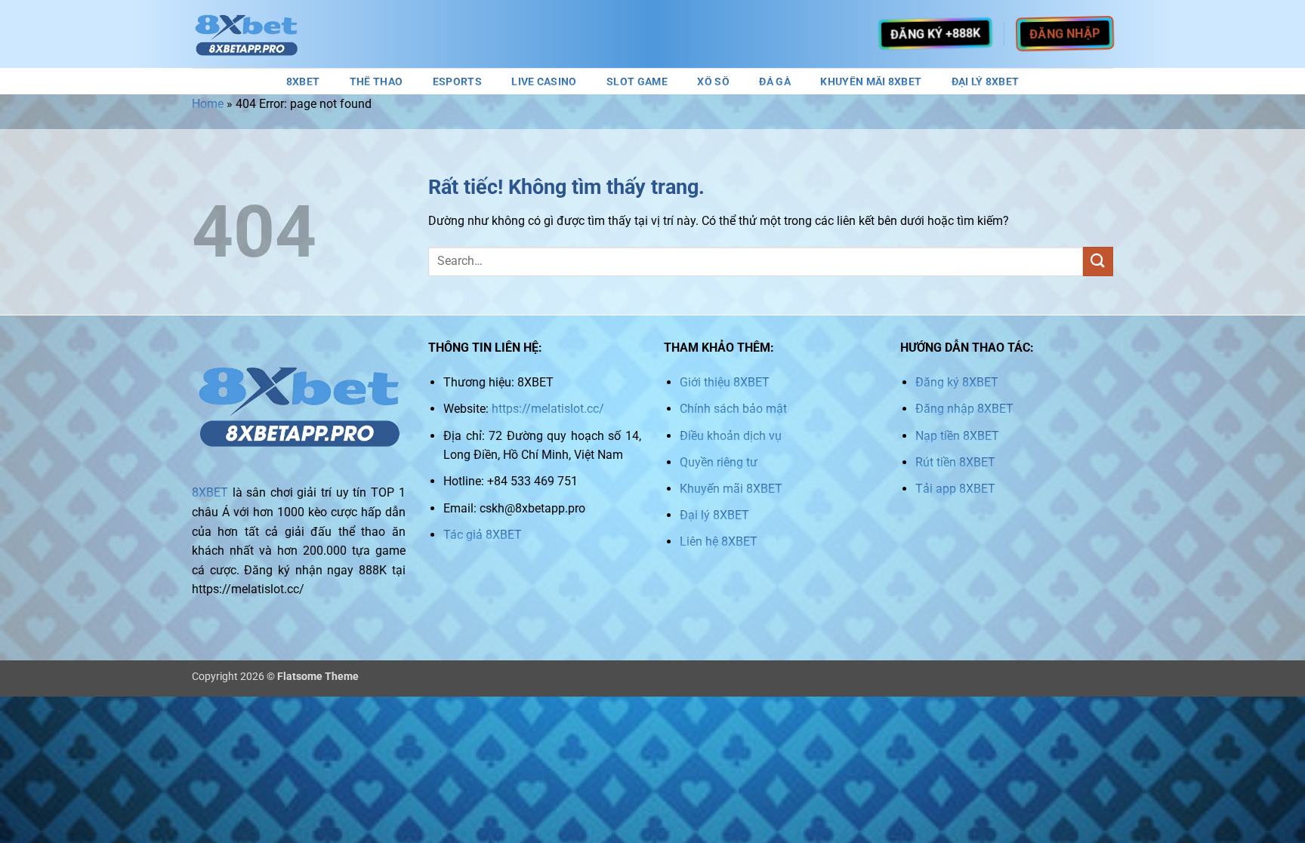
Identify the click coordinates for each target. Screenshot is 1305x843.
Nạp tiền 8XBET (957, 436)
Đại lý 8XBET (714, 515)
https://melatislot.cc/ (548, 409)
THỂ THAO (376, 82)
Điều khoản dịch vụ (731, 436)
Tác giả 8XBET (482, 535)
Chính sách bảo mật (733, 409)
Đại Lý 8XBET (985, 82)
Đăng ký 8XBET (956, 382)
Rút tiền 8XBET (955, 462)
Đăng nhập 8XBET (964, 409)
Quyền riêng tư (718, 462)
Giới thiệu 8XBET (725, 382)
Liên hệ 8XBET (718, 541)
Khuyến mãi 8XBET (731, 488)
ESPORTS (457, 82)
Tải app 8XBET (955, 488)
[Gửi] (1098, 261)
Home (208, 104)
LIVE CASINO (543, 82)
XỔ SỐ (713, 82)
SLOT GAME (637, 82)
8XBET (302, 82)
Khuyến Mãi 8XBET (870, 82)
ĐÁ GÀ (774, 82)
